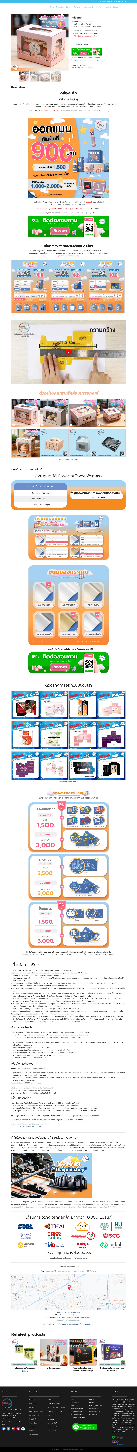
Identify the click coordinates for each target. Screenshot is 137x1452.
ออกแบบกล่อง (59, 204)
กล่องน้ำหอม (79, 68)
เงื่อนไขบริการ (75, 1405)
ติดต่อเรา (116, 7)
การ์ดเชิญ (82, 204)
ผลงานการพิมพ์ (94, 1409)
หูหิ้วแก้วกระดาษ (34, 1431)
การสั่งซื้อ (98, 7)
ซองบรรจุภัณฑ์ (52, 1423)
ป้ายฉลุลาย (51, 1419)
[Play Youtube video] (68, 352)
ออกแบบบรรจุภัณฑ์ (54, 1403)
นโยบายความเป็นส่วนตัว (78, 1418)
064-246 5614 (71, 1317)
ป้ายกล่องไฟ (33, 1419)
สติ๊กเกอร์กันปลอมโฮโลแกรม (56, 1407)
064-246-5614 (93, 60)
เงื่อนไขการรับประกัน (77, 1409)
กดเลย (97, 209)
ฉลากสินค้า (32, 1407)
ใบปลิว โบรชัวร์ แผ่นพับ (36, 1411)
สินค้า (68, 7)
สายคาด (68, 204)
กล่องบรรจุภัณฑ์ (83, 65)
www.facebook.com (73, 1320)
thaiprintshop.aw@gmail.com (71, 1315)
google (79, 1258)
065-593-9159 (80, 60)
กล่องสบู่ (50, 1399)
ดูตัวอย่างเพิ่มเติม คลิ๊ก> (68, 459)
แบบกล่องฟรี (88, 7)
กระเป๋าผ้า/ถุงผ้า (52, 1415)
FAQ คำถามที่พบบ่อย (77, 1415)
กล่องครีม (32, 1403)
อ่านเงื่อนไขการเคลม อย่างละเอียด (26, 1126)
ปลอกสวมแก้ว (52, 1431)
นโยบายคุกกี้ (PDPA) (77, 1412)
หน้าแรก (51, 7)
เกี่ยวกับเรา (92, 1402)
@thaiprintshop (92, 213)
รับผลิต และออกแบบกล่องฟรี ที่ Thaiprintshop (77, 1324)
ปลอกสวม (74, 204)
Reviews (77, 7)
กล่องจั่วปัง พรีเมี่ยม (35, 1415)
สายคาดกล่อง (33, 1435)
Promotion (60, 7)
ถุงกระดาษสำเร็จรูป (53, 1427)
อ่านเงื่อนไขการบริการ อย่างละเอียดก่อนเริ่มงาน (30, 1124)
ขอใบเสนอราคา (75, 1402)
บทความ (108, 7)
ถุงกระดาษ (32, 1427)
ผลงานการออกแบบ (95, 1412)
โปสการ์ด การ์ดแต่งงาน (55, 1411)
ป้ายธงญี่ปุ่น (33, 1423)
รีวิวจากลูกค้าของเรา (95, 1405)
